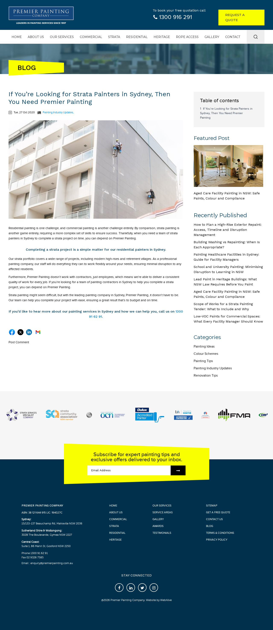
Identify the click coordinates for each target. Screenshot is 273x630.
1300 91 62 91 (39, 553)
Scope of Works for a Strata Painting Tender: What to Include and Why (223, 306)
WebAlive (166, 600)
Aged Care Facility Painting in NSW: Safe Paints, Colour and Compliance (227, 195)
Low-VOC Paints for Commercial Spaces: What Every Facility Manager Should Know (228, 318)
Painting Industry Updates (58, 112)
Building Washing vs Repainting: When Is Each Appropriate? (227, 244)
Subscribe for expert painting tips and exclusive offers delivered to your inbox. (136, 457)
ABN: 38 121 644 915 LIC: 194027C (42, 512)
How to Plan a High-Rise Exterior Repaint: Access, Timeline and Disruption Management (227, 230)
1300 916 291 (175, 17)
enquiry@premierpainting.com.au (51, 563)
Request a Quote (235, 17)
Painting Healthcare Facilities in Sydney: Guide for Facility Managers (226, 257)
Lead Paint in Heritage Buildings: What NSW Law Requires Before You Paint (225, 281)
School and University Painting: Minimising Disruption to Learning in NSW (228, 269)
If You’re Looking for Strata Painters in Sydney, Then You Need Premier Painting (226, 113)
